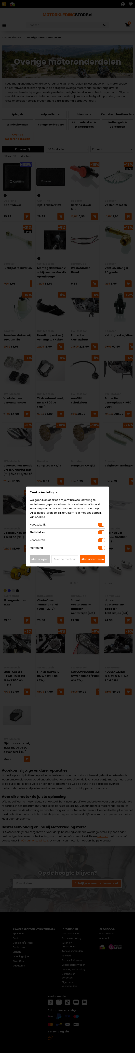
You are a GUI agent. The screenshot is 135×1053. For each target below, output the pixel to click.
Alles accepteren (92, 559)
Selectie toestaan (65, 559)
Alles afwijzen (39, 559)
